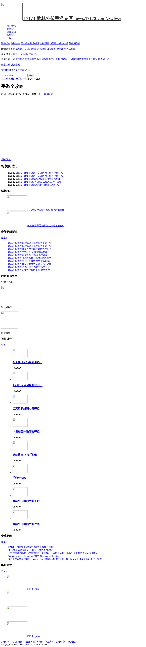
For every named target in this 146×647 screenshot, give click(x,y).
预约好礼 (5, 70)
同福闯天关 (19, 49)
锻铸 (15, 54)
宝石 (36, 54)
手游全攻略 (19, 477)
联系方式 (49, 641)
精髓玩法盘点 (20, 59)
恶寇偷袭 (70, 49)
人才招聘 (17, 641)
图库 (9, 38)
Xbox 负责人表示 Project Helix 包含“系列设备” (30, 550)
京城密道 (41, 49)
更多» (4, 237)
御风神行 (61, 49)
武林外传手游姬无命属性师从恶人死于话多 (29, 264)
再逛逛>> (6, 159)
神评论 (49, 94)
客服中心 (60, 641)
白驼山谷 (51, 49)
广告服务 (28, 641)
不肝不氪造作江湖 (88, 59)
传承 (31, 54)
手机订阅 (41, 94)
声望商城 (54, 43)
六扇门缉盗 (30, 49)
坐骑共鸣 (63, 43)
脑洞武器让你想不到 (68, 59)
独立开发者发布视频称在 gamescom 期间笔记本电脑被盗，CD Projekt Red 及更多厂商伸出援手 (55, 559)
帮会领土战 (104, 59)
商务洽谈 (38, 641)
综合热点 (26, 70)
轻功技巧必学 (34, 59)
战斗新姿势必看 (50, 59)
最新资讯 (11, 32)
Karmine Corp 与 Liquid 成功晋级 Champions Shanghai (33, 556)
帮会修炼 (25, 43)
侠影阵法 (15, 43)
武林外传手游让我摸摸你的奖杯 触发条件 (29, 270)
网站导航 (71, 641)
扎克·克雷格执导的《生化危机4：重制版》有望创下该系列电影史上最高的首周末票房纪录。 (54, 553)
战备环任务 (74, 43)
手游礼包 (15, 70)
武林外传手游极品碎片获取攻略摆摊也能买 (41, 179)
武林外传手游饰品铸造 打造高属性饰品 (39, 185)
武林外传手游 (15, 78)
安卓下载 (5, 64)
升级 (20, 54)
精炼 (25, 54)
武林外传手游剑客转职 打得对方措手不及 (29, 267)
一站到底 (44, 43)
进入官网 (15, 64)
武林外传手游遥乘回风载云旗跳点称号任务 (29, 258)
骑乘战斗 (34, 43)
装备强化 (5, 43)
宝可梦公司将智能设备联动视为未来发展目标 (30, 547)
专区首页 (11, 26)
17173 (4, 78)
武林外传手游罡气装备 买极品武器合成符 (40, 182)
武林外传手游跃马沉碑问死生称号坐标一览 (41, 173)
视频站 (10, 35)
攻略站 (10, 29)
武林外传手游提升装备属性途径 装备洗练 (29, 261)
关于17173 (6, 641)
